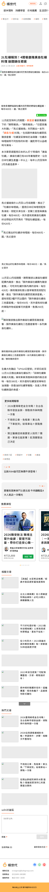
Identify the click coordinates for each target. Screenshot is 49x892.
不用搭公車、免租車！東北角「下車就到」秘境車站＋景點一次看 (33, 767)
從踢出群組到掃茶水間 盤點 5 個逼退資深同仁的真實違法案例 (33, 782)
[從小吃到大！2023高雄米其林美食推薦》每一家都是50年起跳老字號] (10, 644)
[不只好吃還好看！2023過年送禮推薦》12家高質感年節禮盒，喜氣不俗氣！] (10, 629)
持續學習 (20, 10)
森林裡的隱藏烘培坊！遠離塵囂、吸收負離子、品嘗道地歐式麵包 (33, 690)
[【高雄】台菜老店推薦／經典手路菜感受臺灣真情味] (10, 582)
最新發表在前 (39, 846)
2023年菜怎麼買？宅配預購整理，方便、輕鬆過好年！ (33, 675)
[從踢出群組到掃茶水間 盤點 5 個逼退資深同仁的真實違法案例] (10, 783)
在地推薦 (32, 10)
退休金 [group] (16, 18)
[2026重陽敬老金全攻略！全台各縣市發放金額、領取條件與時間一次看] (10, 721)
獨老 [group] (45, 18)
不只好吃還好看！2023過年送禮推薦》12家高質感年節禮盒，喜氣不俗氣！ (33, 628)
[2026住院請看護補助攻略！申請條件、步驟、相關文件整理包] (10, 736)
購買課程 (33, 3)
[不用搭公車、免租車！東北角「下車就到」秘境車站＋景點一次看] (10, 768)
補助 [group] (37, 18)
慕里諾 (7, 459)
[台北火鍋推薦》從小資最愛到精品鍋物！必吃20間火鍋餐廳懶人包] (10, 598)
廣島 (38, 454)
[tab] (20, 565)
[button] (45, 3)
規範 (3, 836)
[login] (40, 3)
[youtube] (44, 864)
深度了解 (34, 556)
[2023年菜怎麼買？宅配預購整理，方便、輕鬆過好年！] (10, 676)
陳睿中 (20, 454)
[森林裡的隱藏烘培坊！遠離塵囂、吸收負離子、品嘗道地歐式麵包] (10, 691)
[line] (39, 864)
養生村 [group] (5, 18)
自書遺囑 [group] (27, 18)
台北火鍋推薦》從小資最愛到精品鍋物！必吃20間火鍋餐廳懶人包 (33, 597)
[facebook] (34, 864)
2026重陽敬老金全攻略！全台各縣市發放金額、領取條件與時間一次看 (33, 720)
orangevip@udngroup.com (23, 870)
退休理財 (8, 10)
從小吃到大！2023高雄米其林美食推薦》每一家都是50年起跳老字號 (33, 643)
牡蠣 (29, 454)
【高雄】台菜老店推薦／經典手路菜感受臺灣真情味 (33, 580)
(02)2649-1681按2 (19, 874)
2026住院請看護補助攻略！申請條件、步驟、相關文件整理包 (33, 735)
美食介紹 (8, 454)
